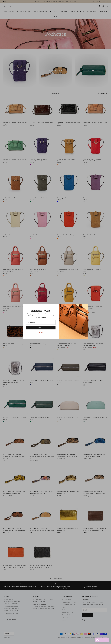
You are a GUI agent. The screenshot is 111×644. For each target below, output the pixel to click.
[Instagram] (42, 332)
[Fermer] (86, 306)
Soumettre (41, 327)
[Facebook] (39, 332)
